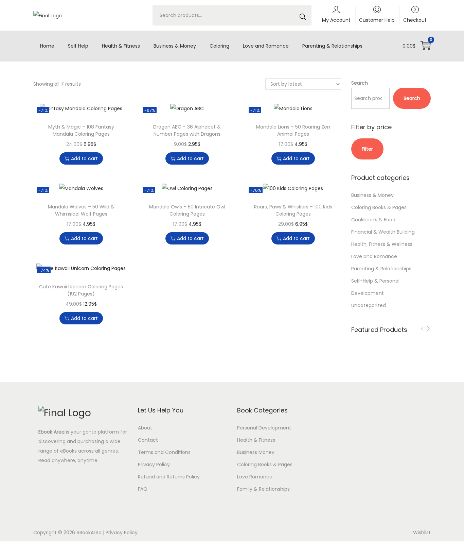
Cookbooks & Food (373, 219)
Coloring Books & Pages (379, 207)
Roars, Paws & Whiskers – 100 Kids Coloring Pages (293, 210)
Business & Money (372, 195)
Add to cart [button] (84, 158)
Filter (367, 149)
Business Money (255, 452)
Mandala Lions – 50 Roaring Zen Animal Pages (293, 130)
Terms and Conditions (164, 452)
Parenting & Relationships (381, 268)
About (145, 427)
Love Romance (254, 476)
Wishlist (422, 532)
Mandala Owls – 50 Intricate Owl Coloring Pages (187, 210)
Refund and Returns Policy (169, 476)
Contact (148, 440)
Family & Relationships (263, 489)
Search (302, 19)
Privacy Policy (154, 464)
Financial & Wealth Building (383, 232)
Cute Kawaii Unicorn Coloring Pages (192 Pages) (81, 290)
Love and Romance (374, 256)
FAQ (142, 489)
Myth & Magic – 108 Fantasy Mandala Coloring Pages (81, 130)
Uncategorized (368, 305)
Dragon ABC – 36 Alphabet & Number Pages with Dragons (187, 130)
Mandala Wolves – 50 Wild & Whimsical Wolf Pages (81, 210)
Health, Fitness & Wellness (381, 244)
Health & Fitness (256, 440)
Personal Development (264, 427)
